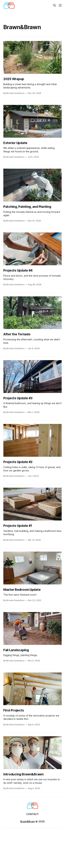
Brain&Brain (27, 821)
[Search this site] (54, 5)
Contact (32, 814)
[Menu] (60, 5)
